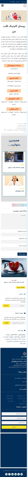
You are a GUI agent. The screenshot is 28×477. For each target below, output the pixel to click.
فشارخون (22, 337)
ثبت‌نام (11, 1)
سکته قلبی (13, 335)
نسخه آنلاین (22, 403)
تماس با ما (10, 401)
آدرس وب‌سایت (23, 245)
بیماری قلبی (21, 335)
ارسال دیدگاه (22, 254)
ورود (17, 1)
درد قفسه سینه (14, 339)
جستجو (6, 305)
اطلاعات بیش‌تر (20, 287)
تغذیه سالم (22, 343)
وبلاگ (24, 401)
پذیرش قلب (21, 130)
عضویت (6, 323)
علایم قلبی (17, 337)
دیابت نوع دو (22, 341)
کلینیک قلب (16, 130)
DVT (20, 339)
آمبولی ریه (6, 337)
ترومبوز (11, 337)
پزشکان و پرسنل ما (20, 128)
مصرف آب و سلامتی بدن (20, 378)
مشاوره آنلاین (10, 396)
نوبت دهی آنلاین (21, 396)
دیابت (8, 335)
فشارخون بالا (15, 341)
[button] (23, 2)
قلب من (24, 381)
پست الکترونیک (23, 238)
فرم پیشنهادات (9, 398)
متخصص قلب (9, 130)
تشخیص (7, 339)
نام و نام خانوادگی (22, 231)
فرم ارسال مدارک (21, 398)
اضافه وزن (9, 341)
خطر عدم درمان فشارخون (20, 385)
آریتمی (23, 339)
